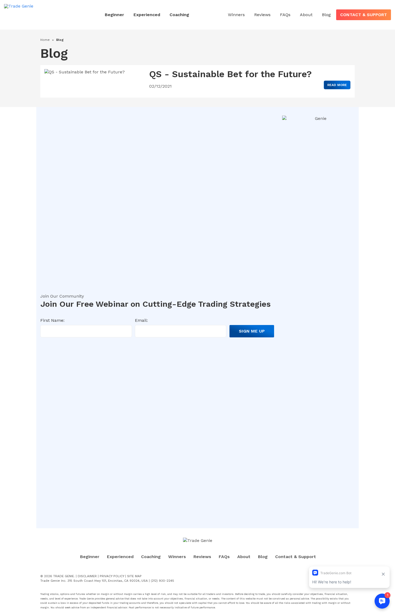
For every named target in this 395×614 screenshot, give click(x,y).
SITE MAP (134, 576)
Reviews (262, 14)
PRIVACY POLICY (112, 576)
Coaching (179, 14)
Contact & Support (363, 14)
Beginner (114, 14)
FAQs (285, 14)
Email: (141, 320)
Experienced (147, 14)
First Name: (52, 320)
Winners (236, 14)
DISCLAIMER (87, 576)
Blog (326, 14)
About (306, 14)
